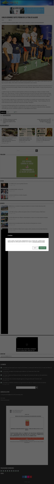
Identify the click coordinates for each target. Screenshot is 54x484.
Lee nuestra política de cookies (38, 241)
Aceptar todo (42, 247)
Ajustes (35, 247)
